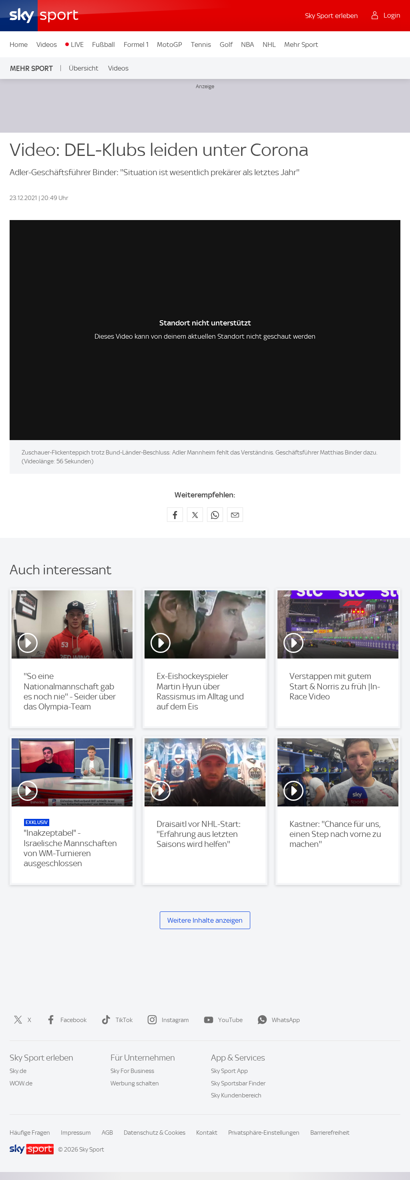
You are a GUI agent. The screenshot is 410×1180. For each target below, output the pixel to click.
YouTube (230, 1020)
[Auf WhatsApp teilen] (215, 514)
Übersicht (83, 68)
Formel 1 (136, 44)
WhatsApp (286, 1020)
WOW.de (21, 1083)
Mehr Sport (301, 44)
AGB (107, 1132)
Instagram (175, 1020)
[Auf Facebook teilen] (175, 514)
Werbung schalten (135, 1083)
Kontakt (206, 1132)
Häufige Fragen (30, 1132)
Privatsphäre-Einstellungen (263, 1132)
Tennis (201, 44)
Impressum (76, 1132)
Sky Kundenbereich (236, 1095)
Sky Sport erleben (331, 16)
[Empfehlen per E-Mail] (235, 514)
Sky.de (18, 1071)
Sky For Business (132, 1071)
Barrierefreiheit (330, 1132)
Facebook (73, 1020)
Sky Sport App (229, 1071)
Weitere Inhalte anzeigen (205, 920)
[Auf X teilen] (195, 514)
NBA (247, 44)
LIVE (77, 44)
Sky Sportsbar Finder (238, 1083)
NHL (269, 44)
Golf (226, 44)
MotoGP (169, 44)
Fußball (103, 44)
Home (19, 44)
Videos (46, 44)
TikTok (124, 1020)
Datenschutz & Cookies (154, 1132)
